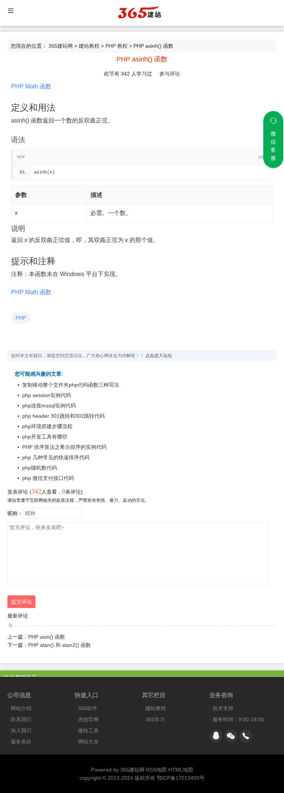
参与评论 (169, 74)
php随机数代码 (39, 468)
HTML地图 (180, 770)
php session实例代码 (46, 395)
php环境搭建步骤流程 (47, 426)
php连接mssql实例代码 (49, 406)
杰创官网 (88, 719)
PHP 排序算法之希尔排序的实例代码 (64, 447)
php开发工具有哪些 (44, 437)
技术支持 (223, 708)
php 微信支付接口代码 (48, 478)
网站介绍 (21, 708)
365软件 (87, 708)
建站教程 (89, 46)
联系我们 (21, 719)
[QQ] (216, 736)
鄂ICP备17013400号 (180, 778)
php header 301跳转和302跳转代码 (63, 416)
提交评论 (21, 602)
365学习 (155, 719)
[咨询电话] (245, 736)
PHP (21, 318)
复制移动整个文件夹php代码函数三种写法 (70, 385)
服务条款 (21, 742)
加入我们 (21, 730)
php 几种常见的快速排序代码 (55, 457)
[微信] (230, 736)
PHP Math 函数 (31, 86)
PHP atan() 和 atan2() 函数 (59, 645)
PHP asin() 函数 (46, 637)
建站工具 (88, 730)
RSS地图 (156, 770)
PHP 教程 (116, 46)
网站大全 (88, 742)
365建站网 (60, 46)
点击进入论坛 (158, 355)
